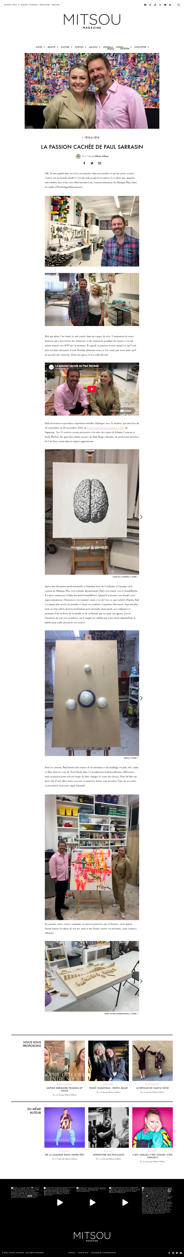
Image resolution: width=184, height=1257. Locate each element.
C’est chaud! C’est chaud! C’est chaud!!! (152, 1156)
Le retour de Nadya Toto (152, 1088)
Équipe (24, 5)
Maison (93, 47)
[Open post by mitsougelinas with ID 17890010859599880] (157, 1202)
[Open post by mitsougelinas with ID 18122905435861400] (92, 1202)
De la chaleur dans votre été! (64, 1154)
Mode (39, 47)
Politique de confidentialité (103, 1253)
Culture (65, 47)
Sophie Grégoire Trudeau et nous (64, 1089)
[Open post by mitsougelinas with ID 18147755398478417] (124, 1202)
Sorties (79, 47)
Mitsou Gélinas (101, 156)
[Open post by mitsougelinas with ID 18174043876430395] (59, 1202)
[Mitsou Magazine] (92, 21)
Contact (33, 5)
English (56, 5)
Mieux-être (140, 47)
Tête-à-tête (92, 137)
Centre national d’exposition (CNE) (105, 428)
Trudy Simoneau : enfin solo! (108, 1088)
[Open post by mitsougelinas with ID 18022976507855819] (26, 1202)
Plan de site (83, 1253)
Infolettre (44, 5)
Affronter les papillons (108, 1154)
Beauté (51, 47)
